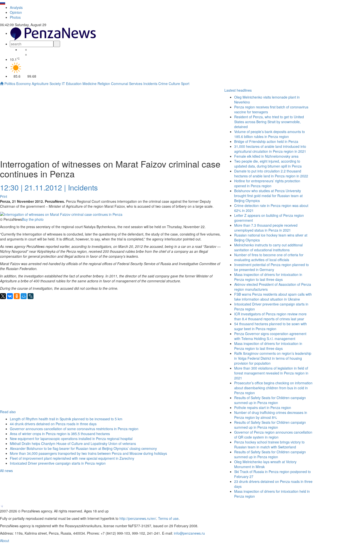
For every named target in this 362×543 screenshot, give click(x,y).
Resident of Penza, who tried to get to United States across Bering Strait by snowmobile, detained (269, 121)
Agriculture (40, 83)
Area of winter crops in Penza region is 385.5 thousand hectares (60, 433)
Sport (185, 83)
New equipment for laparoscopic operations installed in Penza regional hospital (71, 438)
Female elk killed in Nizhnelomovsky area (266, 156)
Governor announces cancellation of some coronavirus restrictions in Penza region (74, 428)
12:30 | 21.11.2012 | (33, 187)
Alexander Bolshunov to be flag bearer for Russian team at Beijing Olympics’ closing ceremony (83, 448)
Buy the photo (33, 219)
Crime (163, 83)
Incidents (150, 83)
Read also (8, 411)
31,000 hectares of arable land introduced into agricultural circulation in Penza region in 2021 (270, 149)
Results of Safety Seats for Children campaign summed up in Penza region (270, 400)
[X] (3, 296)
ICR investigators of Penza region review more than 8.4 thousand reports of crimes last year (270, 316)
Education (74, 83)
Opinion (16, 12)
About (4, 540)
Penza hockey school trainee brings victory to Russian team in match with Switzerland (269, 444)
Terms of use (168, 518)
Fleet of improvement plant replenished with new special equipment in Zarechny (72, 458)
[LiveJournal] (30, 296)
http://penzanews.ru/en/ (137, 518)
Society (55, 83)
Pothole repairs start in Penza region (262, 407)
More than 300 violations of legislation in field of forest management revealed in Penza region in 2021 (271, 373)
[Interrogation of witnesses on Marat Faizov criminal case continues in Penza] (61, 213)
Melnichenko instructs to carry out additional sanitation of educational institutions (268, 247)
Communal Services (126, 83)
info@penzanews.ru (189, 533)
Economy (23, 83)
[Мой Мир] (24, 296)
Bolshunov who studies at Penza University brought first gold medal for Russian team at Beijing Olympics (268, 195)
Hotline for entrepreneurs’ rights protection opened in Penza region (267, 183)
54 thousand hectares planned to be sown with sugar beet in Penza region (270, 326)
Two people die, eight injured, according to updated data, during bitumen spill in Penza (268, 164)
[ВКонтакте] (10, 296)
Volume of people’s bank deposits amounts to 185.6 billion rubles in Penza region (269, 134)
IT (63, 83)
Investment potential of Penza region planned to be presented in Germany (271, 267)
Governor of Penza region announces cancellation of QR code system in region (273, 435)
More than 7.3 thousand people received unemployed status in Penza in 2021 (265, 228)
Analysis (16, 7)
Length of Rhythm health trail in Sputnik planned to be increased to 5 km (66, 418)
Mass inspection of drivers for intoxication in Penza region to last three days (268, 277)
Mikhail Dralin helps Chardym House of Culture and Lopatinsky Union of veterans (73, 443)
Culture (174, 83)
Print (3, 196)
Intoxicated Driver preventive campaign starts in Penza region (58, 463)
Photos (15, 17)
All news (6, 470)
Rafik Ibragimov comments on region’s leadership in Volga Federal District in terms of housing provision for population (272, 358)
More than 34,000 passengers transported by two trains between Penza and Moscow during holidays (88, 453)
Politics (9, 83)
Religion (104, 83)
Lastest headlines (238, 90)
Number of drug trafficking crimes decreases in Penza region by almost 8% (270, 415)
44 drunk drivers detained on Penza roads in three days (53, 423)
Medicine (89, 83)
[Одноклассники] (17, 296)
